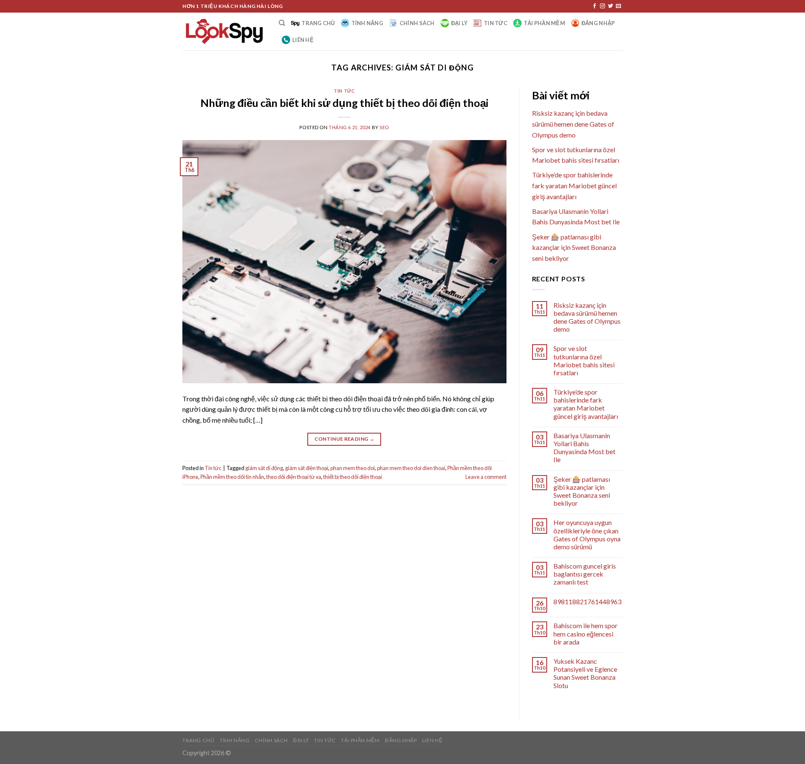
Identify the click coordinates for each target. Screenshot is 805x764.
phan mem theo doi (352, 468)
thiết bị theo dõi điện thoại (352, 476)
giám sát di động (264, 468)
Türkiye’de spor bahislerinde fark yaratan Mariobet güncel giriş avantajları (574, 185)
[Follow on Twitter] (610, 6)
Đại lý (459, 23)
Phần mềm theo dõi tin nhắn (232, 476)
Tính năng (367, 23)
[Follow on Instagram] (602, 6)
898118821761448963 (587, 601)
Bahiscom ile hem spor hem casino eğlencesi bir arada (585, 633)
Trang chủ (318, 23)
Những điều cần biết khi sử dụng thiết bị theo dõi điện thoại (344, 102)
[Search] (282, 23)
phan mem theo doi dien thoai (411, 468)
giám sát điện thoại (306, 468)
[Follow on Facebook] (594, 6)
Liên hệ (303, 39)
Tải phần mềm (544, 23)
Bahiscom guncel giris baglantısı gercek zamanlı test (584, 574)
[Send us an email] (618, 6)
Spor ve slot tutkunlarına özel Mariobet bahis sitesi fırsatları (584, 360)
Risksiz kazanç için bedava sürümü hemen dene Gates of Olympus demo (573, 123)
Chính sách (417, 23)
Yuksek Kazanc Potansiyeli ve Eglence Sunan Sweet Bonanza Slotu (585, 673)
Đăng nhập (598, 23)
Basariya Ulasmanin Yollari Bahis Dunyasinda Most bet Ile (584, 447)
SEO (384, 127)
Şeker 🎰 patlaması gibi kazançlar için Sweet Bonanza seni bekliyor (574, 247)
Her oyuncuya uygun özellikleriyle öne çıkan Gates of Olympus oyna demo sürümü (587, 534)
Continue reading (344, 439)
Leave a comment (485, 476)
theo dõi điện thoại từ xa (293, 476)
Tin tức (495, 23)
